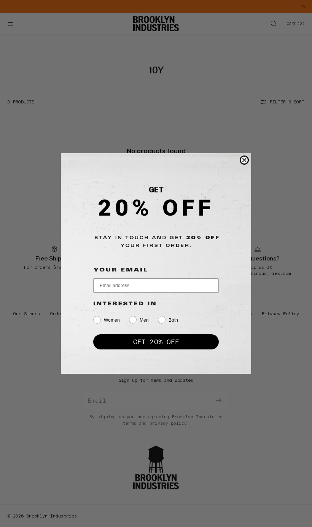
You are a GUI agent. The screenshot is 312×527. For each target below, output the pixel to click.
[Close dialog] (244, 160)
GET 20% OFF (156, 341)
